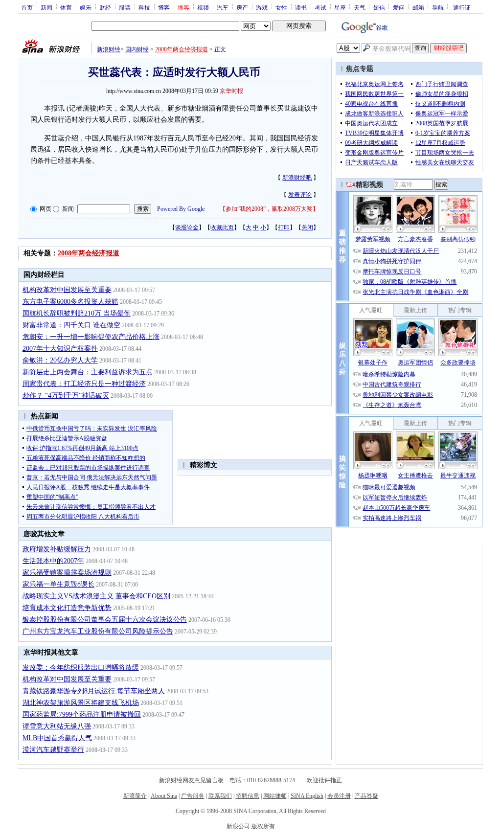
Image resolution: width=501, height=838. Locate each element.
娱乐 (85, 7)
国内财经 (137, 49)
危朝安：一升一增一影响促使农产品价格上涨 (91, 336)
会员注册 (339, 796)
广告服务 (193, 796)
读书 (301, 7)
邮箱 (418, 7)
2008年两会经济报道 (181, 49)
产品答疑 (366, 796)
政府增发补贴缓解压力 (57, 549)
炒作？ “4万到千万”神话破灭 (66, 395)
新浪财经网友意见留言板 (191, 780)
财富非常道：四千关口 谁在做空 (71, 325)
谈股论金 (187, 227)
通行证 (462, 7)
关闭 (307, 227)
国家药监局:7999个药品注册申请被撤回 (82, 714)
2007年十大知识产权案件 (60, 348)
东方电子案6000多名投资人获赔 (70, 301)
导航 (438, 7)
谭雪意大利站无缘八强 (57, 726)
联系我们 (220, 796)
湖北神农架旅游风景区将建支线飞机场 (81, 702)
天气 (359, 7)
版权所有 (263, 826)
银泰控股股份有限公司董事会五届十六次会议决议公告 (105, 619)
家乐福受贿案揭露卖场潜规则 (67, 572)
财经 (105, 7)
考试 (320, 7)
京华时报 (231, 91)
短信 (379, 7)
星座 (340, 7)
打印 (284, 227)
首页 (27, 7)
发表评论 (300, 194)
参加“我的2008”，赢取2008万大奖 (269, 208)
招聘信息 (247, 796)
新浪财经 (108, 49)
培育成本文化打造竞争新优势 (67, 608)
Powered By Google (181, 208)
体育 (66, 7)
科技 (144, 7)
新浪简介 (135, 796)
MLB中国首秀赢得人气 (57, 738)
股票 (125, 7)
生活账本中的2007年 (53, 561)
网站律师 (275, 796)
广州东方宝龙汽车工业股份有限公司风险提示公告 (98, 631)
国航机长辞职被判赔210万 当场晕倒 (77, 313)
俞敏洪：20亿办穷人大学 (60, 360)
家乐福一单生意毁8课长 (58, 584)
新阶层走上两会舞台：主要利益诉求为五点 (88, 372)
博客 (164, 7)
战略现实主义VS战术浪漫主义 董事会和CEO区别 (96, 596)
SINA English (307, 796)
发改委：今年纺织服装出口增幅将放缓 (81, 667)
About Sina (164, 796)
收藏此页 (222, 227)
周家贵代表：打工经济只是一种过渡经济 (84, 383)
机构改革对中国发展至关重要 (67, 290)
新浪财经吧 (297, 177)
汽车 (222, 7)
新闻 (46, 7)
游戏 (262, 7)
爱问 (399, 7)
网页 (45, 208)
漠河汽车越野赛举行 (53, 749)
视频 (203, 7)
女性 (281, 7)
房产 (242, 7)
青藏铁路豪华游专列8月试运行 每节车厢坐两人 (94, 691)
